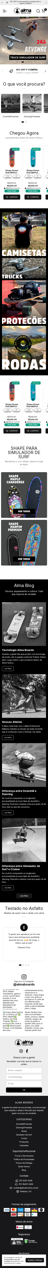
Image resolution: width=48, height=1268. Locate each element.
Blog (24, 1170)
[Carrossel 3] (24, 40)
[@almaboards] (24, 977)
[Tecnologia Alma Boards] (24, 624)
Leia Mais (8, 668)
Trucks (24, 1138)
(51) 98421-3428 (26, 1184)
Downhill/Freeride (24, 1124)
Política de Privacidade (24, 1159)
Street (24, 1131)
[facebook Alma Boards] (27, 1051)
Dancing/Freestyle (24, 1127)
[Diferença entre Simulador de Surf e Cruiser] (24, 840)
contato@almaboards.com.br (25, 1188)
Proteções (24, 1142)
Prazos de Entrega (24, 1163)
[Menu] (5, 11)
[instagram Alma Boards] (21, 1051)
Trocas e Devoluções (24, 1156)
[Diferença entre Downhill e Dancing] (24, 765)
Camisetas (24, 1145)
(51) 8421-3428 (25, 1180)
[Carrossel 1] (24, 495)
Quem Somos (24, 1166)
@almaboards (24, 984)
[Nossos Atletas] (24, 696)
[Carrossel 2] (24, 543)
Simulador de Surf (24, 1135)
